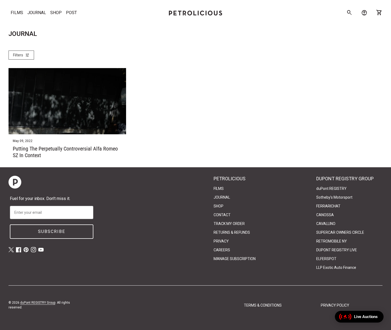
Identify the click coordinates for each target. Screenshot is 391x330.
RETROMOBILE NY (331, 241)
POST (71, 12)
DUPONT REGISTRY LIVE (336, 250)
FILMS (17, 12)
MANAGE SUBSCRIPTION (235, 259)
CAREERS (222, 250)
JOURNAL (36, 12)
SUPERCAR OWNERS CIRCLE (340, 232)
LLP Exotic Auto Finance (336, 267)
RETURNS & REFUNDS (232, 232)
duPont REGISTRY (331, 188)
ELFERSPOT (326, 259)
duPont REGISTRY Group (37, 302)
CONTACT (222, 215)
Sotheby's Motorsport (334, 197)
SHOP (56, 12)
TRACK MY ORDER (229, 224)
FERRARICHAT (328, 206)
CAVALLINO (325, 224)
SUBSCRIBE (51, 231)
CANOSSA (325, 215)
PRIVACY (221, 241)
